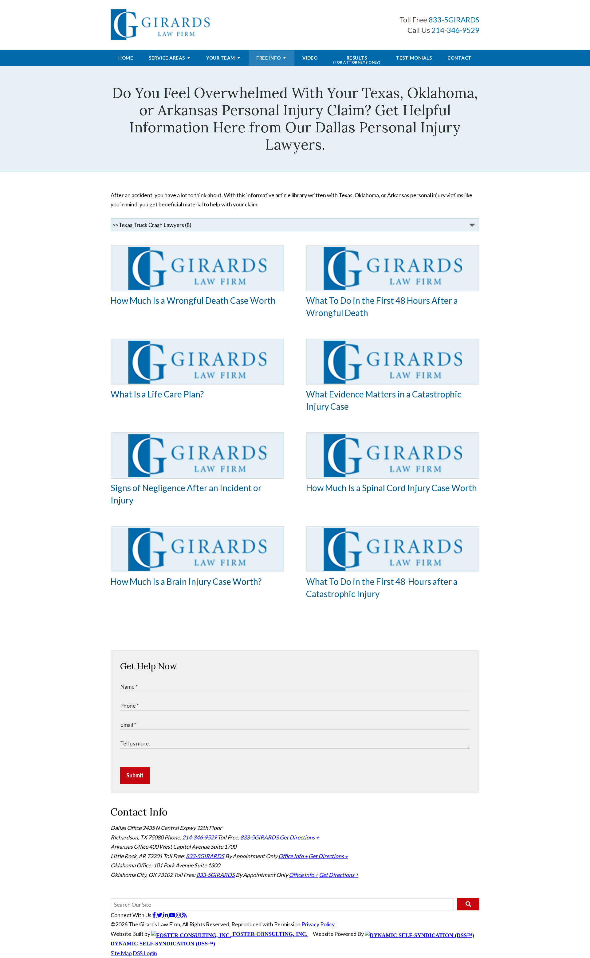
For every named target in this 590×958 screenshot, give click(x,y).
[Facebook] (154, 915)
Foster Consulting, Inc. (269, 934)
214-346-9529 (455, 29)
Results (356, 60)
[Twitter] (160, 915)
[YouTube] (172, 915)
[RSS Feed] (184, 915)
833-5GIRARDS (454, 19)
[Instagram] (179, 915)
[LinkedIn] (166, 915)
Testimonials (414, 58)
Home (125, 58)
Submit (135, 775)
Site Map (121, 953)
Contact (459, 58)
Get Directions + (299, 837)
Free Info (268, 58)
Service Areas (167, 58)
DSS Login (145, 953)
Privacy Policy (318, 924)
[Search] (468, 904)
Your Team (220, 58)
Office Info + (293, 856)
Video (310, 58)
